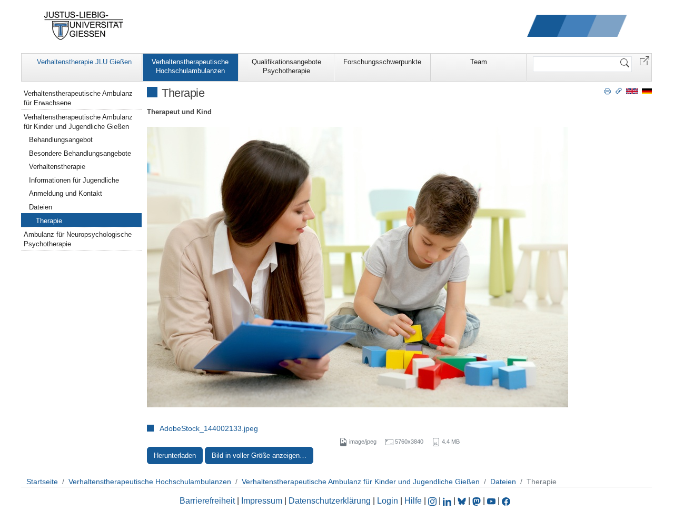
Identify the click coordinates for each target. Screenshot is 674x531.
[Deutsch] (647, 91)
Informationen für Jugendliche (74, 180)
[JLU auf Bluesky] (463, 500)
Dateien (40, 207)
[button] (644, 60)
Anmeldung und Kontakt (65, 193)
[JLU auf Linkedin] (448, 500)
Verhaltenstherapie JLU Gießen (84, 62)
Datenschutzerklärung (330, 500)
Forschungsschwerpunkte (382, 62)
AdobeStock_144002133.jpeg (209, 428)
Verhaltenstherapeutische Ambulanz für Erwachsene (78, 98)
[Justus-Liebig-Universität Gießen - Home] (84, 26)
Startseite (42, 481)
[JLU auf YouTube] (491, 500)
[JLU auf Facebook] (506, 500)
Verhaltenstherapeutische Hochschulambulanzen (190, 66)
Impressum (261, 500)
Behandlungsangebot (61, 140)
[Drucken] (607, 90)
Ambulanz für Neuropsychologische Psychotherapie (78, 239)
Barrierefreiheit (207, 500)
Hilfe (413, 500)
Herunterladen (175, 455)
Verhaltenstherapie (57, 167)
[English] (632, 91)
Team (478, 62)
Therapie (49, 221)
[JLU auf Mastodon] (477, 500)
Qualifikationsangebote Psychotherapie (286, 66)
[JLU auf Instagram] (433, 500)
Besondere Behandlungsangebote (80, 153)
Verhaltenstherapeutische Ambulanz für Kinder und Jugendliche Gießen (78, 122)
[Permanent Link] (618, 90)
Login (388, 500)
